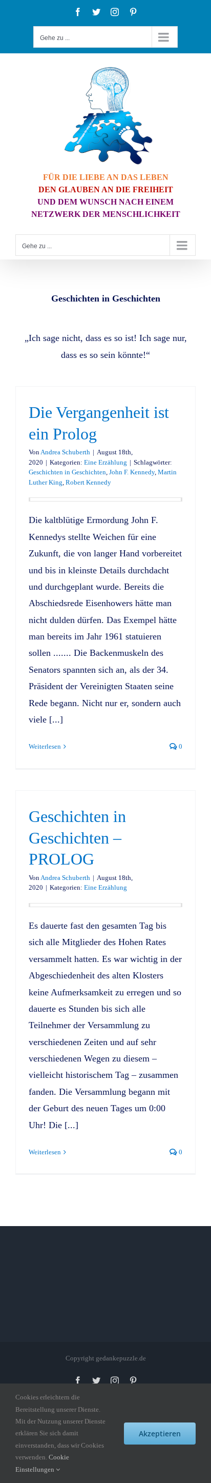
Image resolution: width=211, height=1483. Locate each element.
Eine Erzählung (105, 462)
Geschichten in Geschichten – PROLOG (77, 837)
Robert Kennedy (88, 482)
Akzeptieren (160, 1433)
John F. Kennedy (132, 472)
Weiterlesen (45, 746)
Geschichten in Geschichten (67, 472)
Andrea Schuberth (65, 452)
